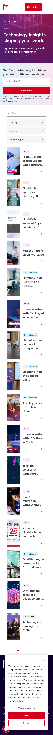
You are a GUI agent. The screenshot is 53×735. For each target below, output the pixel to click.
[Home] (4, 21)
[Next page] (40, 647)
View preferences (26, 708)
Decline (26, 723)
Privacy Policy (18, 701)
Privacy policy (11, 101)
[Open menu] (46, 7)
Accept (26, 715)
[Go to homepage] (6, 7)
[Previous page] (12, 647)
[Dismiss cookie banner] (44, 660)
